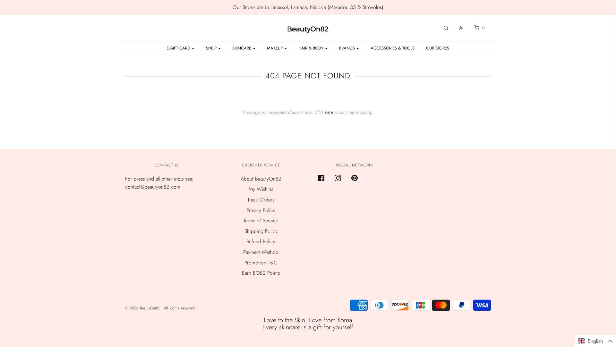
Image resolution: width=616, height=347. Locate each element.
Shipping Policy (261, 231)
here (329, 112)
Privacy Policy (260, 210)
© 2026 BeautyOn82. (143, 308)
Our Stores (437, 48)
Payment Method (260, 252)
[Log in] (458, 28)
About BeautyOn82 (261, 178)
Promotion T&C (260, 262)
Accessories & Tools (393, 48)
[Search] (443, 28)
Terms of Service (261, 220)
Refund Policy (260, 241)
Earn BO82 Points (261, 273)
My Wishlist (261, 189)
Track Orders (260, 199)
